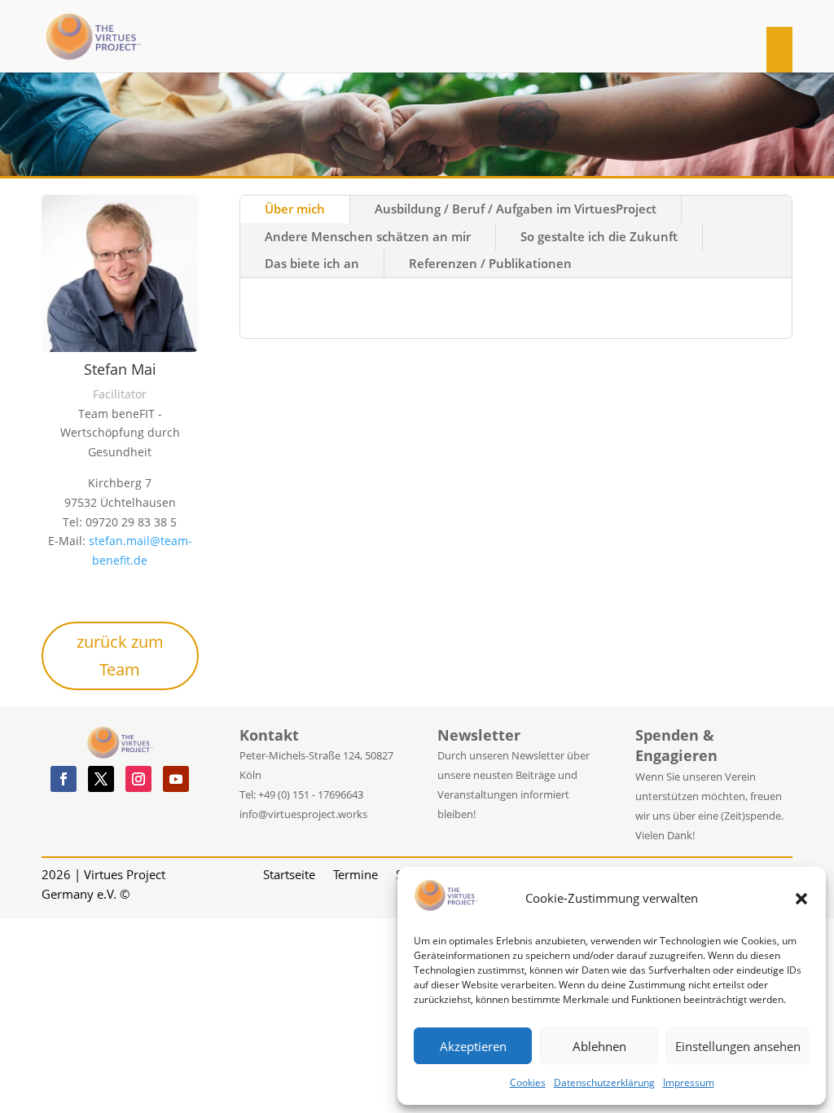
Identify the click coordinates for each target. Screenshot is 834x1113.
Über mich (295, 208)
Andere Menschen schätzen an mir (368, 236)
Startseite (289, 873)
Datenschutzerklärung (604, 1082)
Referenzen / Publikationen (490, 263)
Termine (355, 873)
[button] (801, 899)
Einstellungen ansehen (738, 1046)
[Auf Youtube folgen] (176, 779)
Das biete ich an (312, 263)
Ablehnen (599, 1046)
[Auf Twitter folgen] (101, 779)
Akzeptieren (473, 1046)
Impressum (688, 1082)
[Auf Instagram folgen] (138, 779)
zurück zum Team (120, 655)
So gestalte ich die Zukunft (599, 236)
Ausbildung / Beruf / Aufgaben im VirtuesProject (515, 208)
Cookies (528, 1082)
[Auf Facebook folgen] (63, 779)
